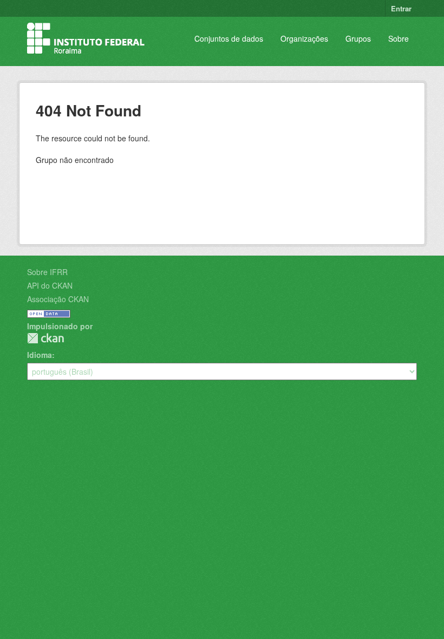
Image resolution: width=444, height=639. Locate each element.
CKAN (45, 338)
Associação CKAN (58, 299)
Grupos (358, 38)
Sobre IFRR (47, 271)
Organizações (304, 38)
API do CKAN (50, 285)
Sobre (398, 38)
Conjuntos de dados (228, 38)
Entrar (401, 8)
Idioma (39, 354)
